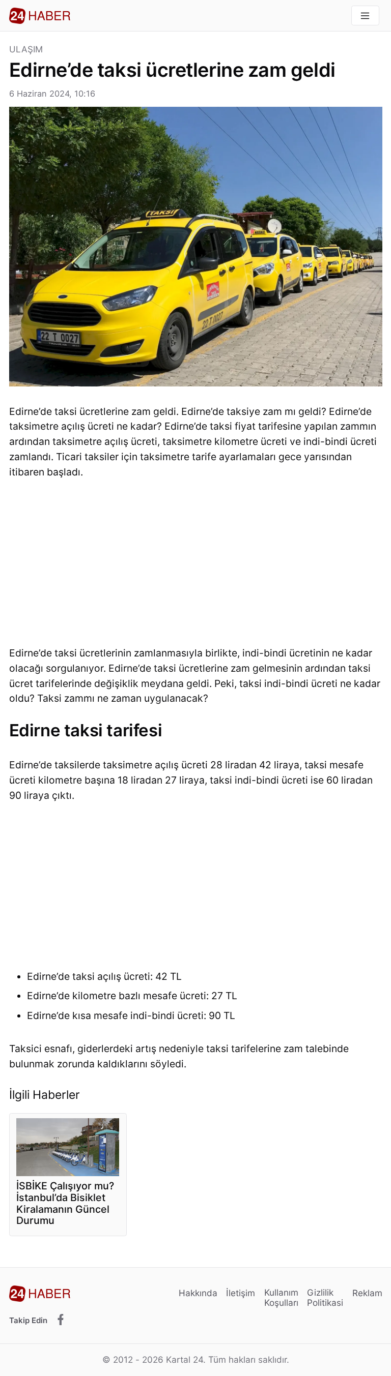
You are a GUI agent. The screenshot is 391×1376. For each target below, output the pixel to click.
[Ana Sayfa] (39, 16)
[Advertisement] (195, 565)
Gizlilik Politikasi (325, 1297)
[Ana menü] (365, 15)
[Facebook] (60, 1320)
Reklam (367, 1293)
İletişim (240, 1293)
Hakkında (198, 1293)
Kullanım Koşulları (281, 1297)
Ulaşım (26, 49)
